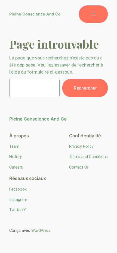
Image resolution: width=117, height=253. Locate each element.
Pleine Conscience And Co (35, 14)
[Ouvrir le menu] (93, 14)
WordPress (41, 230)
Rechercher (85, 88)
